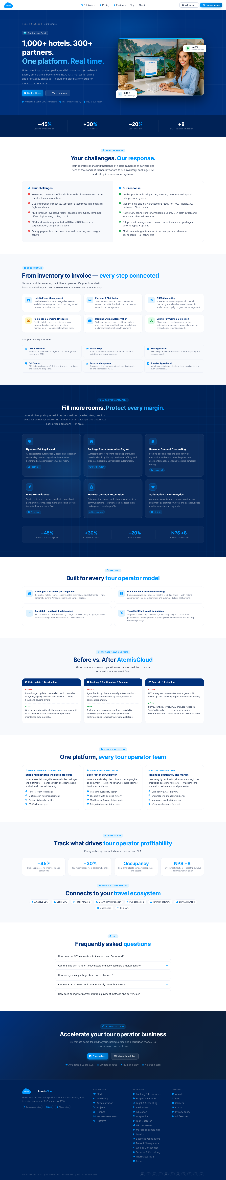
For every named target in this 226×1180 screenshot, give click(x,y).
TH (190, 1174)
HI (196, 1174)
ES (160, 1174)
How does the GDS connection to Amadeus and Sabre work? (91, 956)
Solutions (35, 24)
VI (178, 1174)
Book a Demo (34, 93)
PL (166, 1174)
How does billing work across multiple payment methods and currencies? (99, 993)
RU (172, 1174)
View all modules (126, 1056)
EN (142, 1174)
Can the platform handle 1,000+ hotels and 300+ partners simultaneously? (99, 965)
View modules (59, 93)
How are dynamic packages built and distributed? (85, 975)
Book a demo (99, 1056)
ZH (184, 1174)
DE (154, 1174)
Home (25, 24)
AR (202, 1174)
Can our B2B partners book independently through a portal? (91, 984)
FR (148, 1174)
